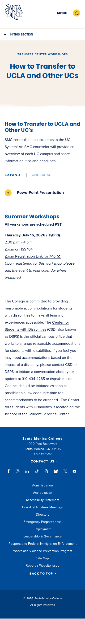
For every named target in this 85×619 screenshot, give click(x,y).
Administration (42, 485)
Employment (42, 529)
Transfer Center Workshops (42, 54)
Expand (13, 175)
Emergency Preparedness (43, 522)
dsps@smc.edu (62, 378)
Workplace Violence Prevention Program (42, 551)
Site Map (42, 558)
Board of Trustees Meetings (42, 507)
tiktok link (37, 473)
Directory (42, 515)
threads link (46, 473)
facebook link (10, 473)
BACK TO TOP (41, 574)
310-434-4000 (42, 453)
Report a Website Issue (43, 566)
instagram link (18, 473)
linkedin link (27, 473)
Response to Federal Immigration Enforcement (42, 544)
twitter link (65, 473)
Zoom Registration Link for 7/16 (33, 256)
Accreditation (42, 493)
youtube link (74, 473)
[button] (62, 13)
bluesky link (56, 473)
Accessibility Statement (42, 500)
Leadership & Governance (42, 536)
